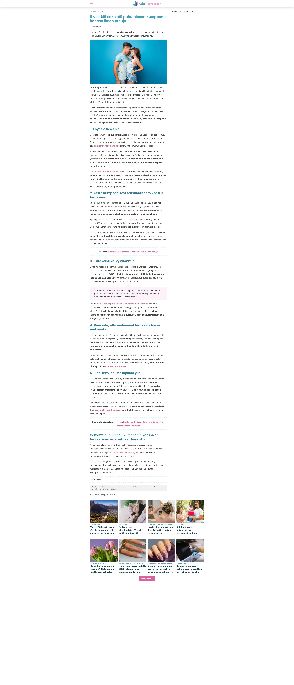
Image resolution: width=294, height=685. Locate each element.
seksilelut (133, 219)
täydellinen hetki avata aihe (107, 146)
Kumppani (94, 11)
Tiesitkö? (180, 525)
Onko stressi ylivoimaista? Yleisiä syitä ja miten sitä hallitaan (130, 530)
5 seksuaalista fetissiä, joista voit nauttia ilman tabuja (133, 252)
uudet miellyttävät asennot (107, 410)
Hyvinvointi (124, 525)
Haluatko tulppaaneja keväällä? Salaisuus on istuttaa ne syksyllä (102, 569)
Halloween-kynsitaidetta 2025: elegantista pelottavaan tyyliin (132, 569)
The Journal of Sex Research (104, 171)
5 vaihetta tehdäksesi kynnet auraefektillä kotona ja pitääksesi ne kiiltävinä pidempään (160, 569)
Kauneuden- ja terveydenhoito (161, 525)
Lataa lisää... (147, 578)
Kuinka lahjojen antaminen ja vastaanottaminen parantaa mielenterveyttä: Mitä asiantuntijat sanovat (188, 530)
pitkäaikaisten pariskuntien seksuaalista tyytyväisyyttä (122, 304)
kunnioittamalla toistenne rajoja (123, 452)
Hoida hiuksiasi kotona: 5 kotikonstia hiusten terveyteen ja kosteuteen (161, 530)
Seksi (101, 11)
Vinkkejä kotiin (183, 563)
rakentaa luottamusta (115, 366)
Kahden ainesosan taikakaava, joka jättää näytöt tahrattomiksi (189, 569)
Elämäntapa (95, 525)
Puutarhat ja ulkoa (98, 563)
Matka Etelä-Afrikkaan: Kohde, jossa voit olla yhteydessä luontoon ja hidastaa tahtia (103, 530)
